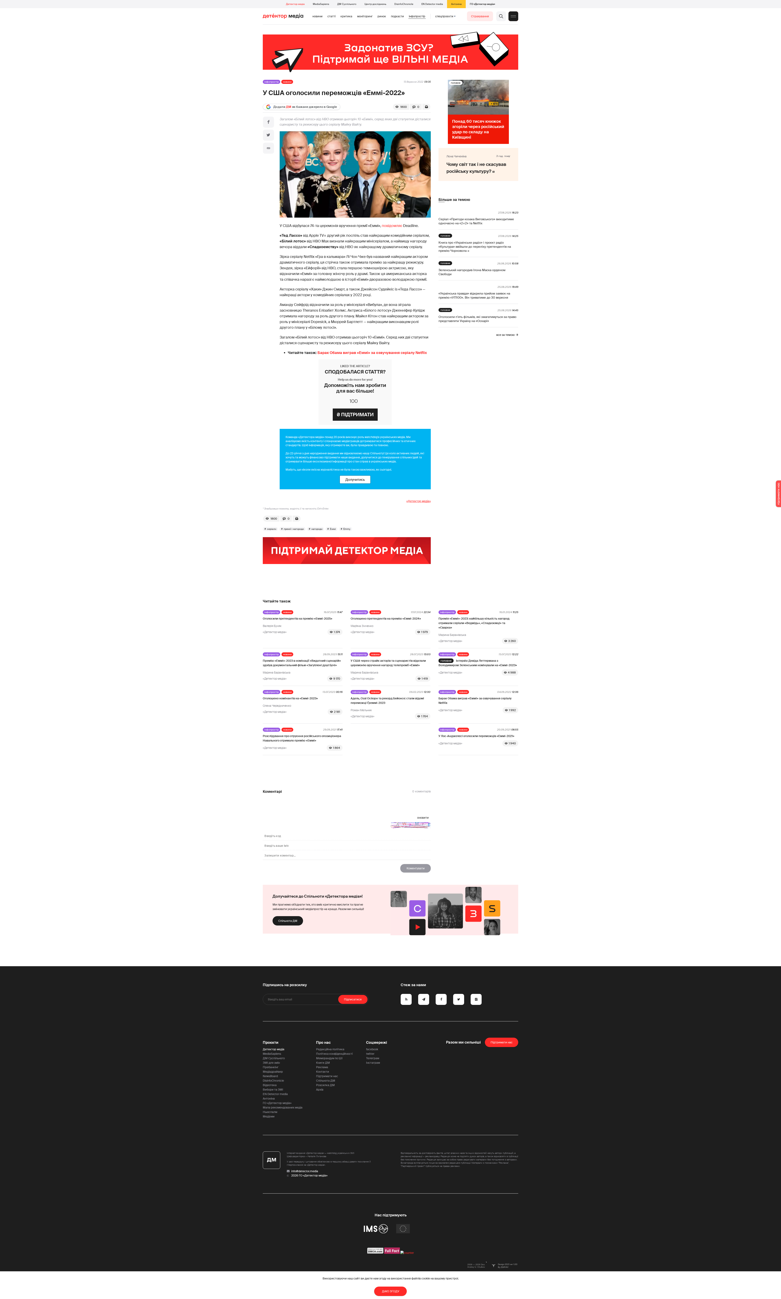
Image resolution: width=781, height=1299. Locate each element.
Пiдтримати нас (502, 1042)
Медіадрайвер (273, 1071)
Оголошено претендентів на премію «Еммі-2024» (386, 618)
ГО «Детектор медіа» (482, 4)
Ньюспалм (270, 1112)
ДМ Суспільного (346, 4)
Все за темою (505, 335)
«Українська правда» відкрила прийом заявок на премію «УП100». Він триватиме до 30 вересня (474, 295)
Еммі (333, 529)
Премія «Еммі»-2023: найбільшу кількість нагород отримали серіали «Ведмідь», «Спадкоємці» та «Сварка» (473, 623)
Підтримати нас (327, 1076)
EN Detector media (432, 4)
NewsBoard (270, 1076)
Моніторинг (365, 16)
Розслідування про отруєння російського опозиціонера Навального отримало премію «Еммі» (302, 738)
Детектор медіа (295, 4)
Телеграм (372, 1058)
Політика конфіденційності (334, 1054)
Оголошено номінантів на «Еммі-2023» (290, 698)
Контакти (322, 1071)
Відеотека (270, 1085)
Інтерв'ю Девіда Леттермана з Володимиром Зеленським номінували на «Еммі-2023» (477, 663)
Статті (331, 16)
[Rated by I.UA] (407, 1253)
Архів (319, 1089)
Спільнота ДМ (287, 921)
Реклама (322, 1067)
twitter (370, 1054)
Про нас (323, 1042)
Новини (317, 16)
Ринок (381, 16)
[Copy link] (268, 148)
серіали (271, 529)
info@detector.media (304, 1171)
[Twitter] (268, 135)
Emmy (346, 529)
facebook (372, 1049)
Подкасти (397, 16)
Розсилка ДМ (325, 1085)
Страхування (480, 16)
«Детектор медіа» (418, 501)
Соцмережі (376, 1042)
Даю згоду (390, 1291)
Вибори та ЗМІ (273, 1089)
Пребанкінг (270, 1067)
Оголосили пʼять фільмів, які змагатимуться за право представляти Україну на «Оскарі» (477, 319)
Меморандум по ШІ (329, 1058)
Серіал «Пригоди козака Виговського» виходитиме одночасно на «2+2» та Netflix (476, 221)
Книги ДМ (323, 1063)
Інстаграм (373, 1063)
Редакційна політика (330, 1049)
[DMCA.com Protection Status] (375, 1253)
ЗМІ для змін (271, 1063)
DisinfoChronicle (403, 4)
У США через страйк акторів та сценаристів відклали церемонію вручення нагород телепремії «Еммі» (388, 663)
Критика (346, 16)
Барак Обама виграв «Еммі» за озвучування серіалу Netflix (372, 352)
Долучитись (355, 479)
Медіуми (269, 1116)
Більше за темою (454, 199)
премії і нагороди (294, 529)
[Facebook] (268, 122)
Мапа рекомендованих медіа (282, 1107)
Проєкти (270, 1042)
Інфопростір (417, 16)
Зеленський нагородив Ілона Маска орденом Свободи (471, 272)
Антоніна (456, 4)
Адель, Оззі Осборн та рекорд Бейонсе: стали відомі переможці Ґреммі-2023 (387, 701)
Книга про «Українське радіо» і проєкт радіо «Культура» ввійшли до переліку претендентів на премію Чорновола (474, 247)
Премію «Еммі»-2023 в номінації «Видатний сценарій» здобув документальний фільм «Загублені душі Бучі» (302, 663)
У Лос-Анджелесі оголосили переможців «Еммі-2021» (476, 736)
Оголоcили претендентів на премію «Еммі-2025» (297, 618)
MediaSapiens (321, 4)
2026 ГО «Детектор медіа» (309, 1175)
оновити (423, 817)
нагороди (316, 529)
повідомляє (392, 225)
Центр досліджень (375, 4)
